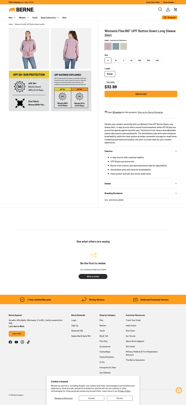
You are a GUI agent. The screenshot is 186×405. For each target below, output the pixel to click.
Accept (91, 398)
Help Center (131, 325)
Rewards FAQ (77, 330)
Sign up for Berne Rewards (150, 112)
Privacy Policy (124, 391)
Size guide (111, 82)
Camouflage (105, 351)
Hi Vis (102, 362)
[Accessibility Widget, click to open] (179, 390)
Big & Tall (104, 336)
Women (22, 17)
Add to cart (141, 93)
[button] (176, 10)
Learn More (16, 334)
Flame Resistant (107, 357)
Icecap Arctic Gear (108, 367)
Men (10, 17)
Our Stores (130, 336)
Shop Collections (48, 17)
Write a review (93, 276)
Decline (119, 398)
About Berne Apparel (135, 341)
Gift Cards (130, 346)
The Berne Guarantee (135, 360)
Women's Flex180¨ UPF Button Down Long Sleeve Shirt (30, 24)
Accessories (105, 346)
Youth (34, 17)
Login (73, 320)
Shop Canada (168, 2)
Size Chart (130, 330)
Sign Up (74, 325)
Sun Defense (105, 372)
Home (11, 24)
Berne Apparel (18, 395)
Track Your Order (153, 2)
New (64, 17)
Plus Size (104, 341)
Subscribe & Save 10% (81, 336)
